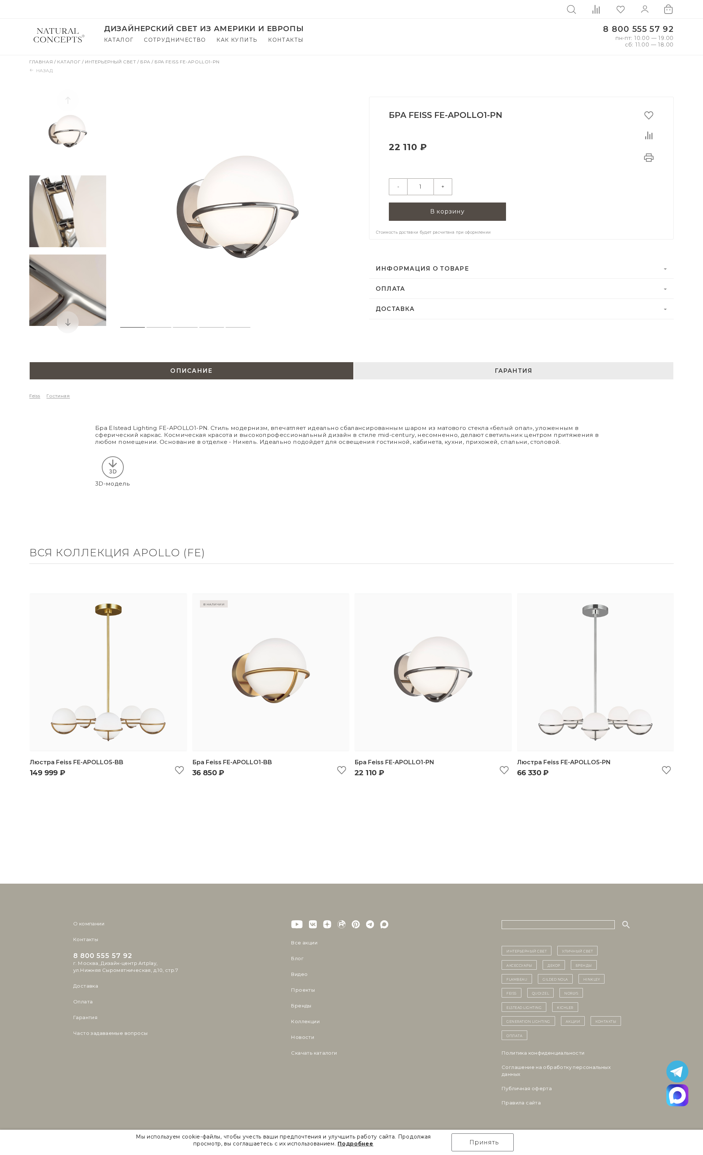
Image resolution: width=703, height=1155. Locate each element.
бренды (584, 965)
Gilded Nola (555, 979)
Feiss (34, 395)
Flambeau (516, 979)
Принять (484, 1142)
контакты (605, 1021)
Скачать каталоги (314, 1053)
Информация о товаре (422, 268)
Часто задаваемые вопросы (110, 1033)
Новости (302, 1037)
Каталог (119, 40)
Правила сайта (521, 1103)
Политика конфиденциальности (543, 1053)
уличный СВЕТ (577, 951)
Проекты (303, 990)
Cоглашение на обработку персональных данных (556, 1070)
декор (553, 965)
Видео (299, 974)
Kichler (565, 1007)
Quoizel (540, 993)
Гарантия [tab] (513, 370)
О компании (88, 923)
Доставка (395, 308)
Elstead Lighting (524, 1007)
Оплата (390, 288)
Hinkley (591, 979)
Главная (41, 61)
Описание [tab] (191, 370)
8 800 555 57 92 (638, 29)
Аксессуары (519, 965)
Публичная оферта (527, 1088)
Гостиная (58, 395)
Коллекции (305, 1021)
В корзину (447, 211)
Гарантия (85, 1017)
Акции (573, 1021)
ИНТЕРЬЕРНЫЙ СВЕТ (526, 951)
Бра (145, 61)
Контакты (286, 40)
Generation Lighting (528, 1021)
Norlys (571, 993)
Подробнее (355, 1143)
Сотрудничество (175, 40)
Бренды (301, 1006)
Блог (297, 958)
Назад (44, 70)
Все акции (304, 943)
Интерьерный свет (111, 61)
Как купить (236, 40)
